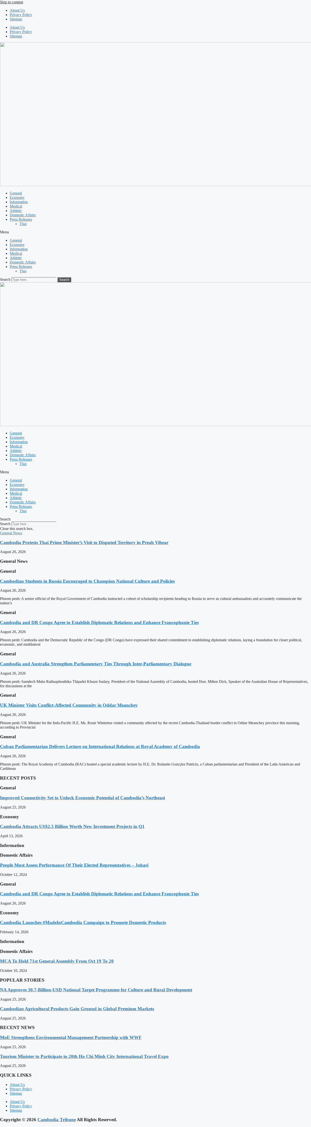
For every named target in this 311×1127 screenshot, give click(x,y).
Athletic (16, 211)
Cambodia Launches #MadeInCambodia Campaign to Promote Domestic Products (83, 922)
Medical (16, 206)
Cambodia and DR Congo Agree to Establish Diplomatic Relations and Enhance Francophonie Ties (99, 622)
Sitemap (16, 19)
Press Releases (21, 219)
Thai (22, 224)
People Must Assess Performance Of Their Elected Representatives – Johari (74, 865)
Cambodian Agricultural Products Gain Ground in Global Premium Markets (77, 1008)
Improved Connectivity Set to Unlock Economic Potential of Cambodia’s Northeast (82, 797)
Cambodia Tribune (56, 1119)
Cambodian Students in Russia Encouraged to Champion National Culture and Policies (87, 581)
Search (5, 279)
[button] (155, 232)
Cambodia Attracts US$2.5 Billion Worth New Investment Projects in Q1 (72, 826)
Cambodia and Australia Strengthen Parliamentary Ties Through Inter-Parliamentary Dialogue (95, 663)
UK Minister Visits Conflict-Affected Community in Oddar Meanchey (69, 705)
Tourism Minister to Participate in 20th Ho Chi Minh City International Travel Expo (84, 1056)
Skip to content (11, 2)
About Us (17, 10)
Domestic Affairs (23, 215)
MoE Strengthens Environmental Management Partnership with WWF (71, 1037)
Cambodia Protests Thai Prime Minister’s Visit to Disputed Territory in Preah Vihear (84, 542)
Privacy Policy (21, 15)
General (16, 193)
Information (19, 202)
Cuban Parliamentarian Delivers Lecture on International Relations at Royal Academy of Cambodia (100, 746)
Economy (17, 197)
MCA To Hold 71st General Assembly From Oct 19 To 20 (57, 961)
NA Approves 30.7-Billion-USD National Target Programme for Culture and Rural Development (96, 989)
